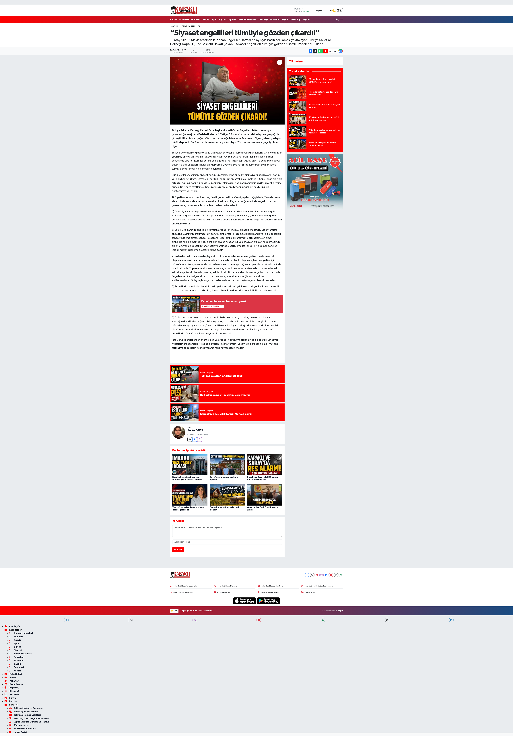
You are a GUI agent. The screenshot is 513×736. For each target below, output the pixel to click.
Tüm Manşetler (223, 592)
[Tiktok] (336, 575)
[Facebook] (194, 439)
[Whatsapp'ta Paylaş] (320, 51)
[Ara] (337, 19)
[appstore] (245, 601)
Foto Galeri (15, 674)
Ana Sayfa (14, 626)
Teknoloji (295, 19)
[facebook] (66, 620)
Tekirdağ (263, 19)
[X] (312, 575)
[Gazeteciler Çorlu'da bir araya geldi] (264, 495)
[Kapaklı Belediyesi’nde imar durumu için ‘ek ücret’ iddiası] (189, 465)
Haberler (174, 26)
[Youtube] (331, 575)
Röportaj (14, 688)
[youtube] (258, 620)
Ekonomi (274, 19)
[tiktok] (387, 620)
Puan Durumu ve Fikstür (183, 592)
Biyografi (14, 691)
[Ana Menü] (341, 19)
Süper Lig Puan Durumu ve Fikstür (31, 722)
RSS (175, 611)
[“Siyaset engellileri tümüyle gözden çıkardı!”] (227, 90)
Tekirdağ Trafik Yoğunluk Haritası (319, 586)
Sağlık (285, 19)
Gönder (178, 549)
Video (12, 677)
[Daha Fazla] (325, 51)
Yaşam (306, 19)
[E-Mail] (189, 439)
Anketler (14, 694)
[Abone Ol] (340, 51)
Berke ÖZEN (195, 430)
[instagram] (194, 620)
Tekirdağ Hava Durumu (227, 586)
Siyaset (232, 19)
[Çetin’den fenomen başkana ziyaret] (227, 465)
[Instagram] (199, 439)
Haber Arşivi (310, 592)
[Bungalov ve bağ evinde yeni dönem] (227, 495)
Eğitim (222, 19)
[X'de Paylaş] (315, 51)
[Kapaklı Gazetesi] (183, 10)
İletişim (13, 701)
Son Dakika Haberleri (270, 592)
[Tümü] (339, 61)
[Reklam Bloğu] (315, 182)
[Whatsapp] (341, 575)
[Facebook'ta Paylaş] (310, 51)
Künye (12, 698)
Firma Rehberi (16, 684)
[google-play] (268, 601)
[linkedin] (451, 620)
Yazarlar (14, 681)
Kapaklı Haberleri (179, 19)
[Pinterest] (316, 575)
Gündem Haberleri (191, 26)
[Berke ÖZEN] (178, 432)
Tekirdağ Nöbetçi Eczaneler (185, 586)
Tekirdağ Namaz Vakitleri (272, 586)
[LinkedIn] (326, 575)
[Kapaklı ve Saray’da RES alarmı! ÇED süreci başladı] (264, 465)
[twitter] (130, 620)
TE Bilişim (339, 611)
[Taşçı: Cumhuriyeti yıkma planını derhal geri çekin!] (189, 495)
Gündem (195, 19)
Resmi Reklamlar (247, 19)
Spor (214, 19)
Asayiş (206, 19)
